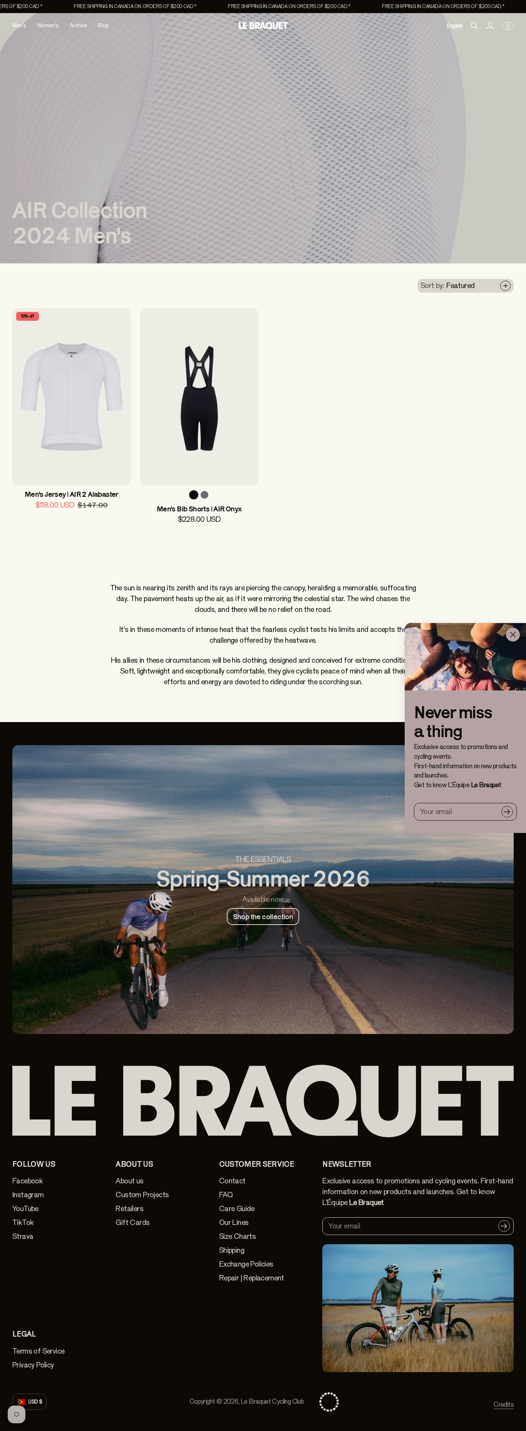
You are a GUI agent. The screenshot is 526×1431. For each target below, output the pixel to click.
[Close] (513, 635)
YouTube (25, 1208)
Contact (232, 1181)
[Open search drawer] (474, 26)
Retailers (129, 1208)
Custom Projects (142, 1195)
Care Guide (237, 1208)
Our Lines (234, 1222)
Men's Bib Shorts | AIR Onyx (199, 508)
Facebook (27, 1181)
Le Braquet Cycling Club (272, 1401)
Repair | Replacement (251, 1278)
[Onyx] (193, 494)
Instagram (28, 1195)
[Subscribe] (507, 812)
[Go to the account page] (490, 26)
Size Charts (237, 1236)
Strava (22, 1236)
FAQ (226, 1195)
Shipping (231, 1250)
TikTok (23, 1222)
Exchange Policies (246, 1264)
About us (129, 1181)
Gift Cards (132, 1222)
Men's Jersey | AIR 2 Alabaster (72, 494)
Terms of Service (38, 1351)
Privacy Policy (33, 1365)
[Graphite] (204, 494)
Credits (504, 1404)
